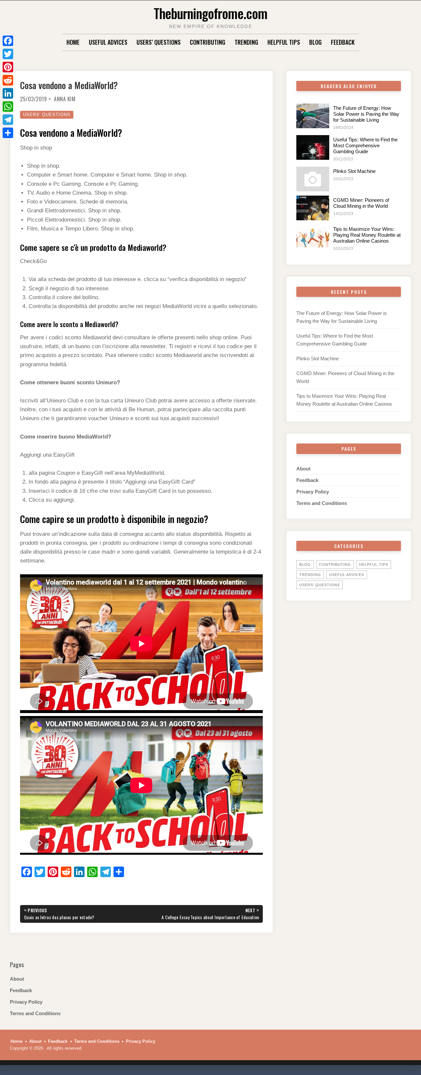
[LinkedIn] (7, 93)
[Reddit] (7, 80)
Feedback (343, 42)
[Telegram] (7, 119)
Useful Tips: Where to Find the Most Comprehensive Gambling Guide (365, 145)
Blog (315, 42)
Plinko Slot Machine (354, 171)
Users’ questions (158, 42)
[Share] (7, 132)
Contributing (207, 42)
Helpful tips (283, 42)
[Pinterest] (7, 67)
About (303, 468)
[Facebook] (7, 40)
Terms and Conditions (321, 503)
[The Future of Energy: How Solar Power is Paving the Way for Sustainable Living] (312, 116)
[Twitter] (7, 53)
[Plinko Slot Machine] (312, 179)
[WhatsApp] (7, 106)
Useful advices (108, 42)
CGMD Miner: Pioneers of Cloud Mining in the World (361, 203)
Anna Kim (64, 99)
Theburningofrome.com (210, 13)
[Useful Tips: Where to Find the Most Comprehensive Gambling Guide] (312, 147)
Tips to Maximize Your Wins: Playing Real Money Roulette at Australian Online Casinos (367, 235)
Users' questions (46, 114)
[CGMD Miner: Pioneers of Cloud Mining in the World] (312, 208)
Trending (246, 42)
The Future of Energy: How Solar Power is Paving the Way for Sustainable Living (366, 114)
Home (73, 42)
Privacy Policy (312, 491)
